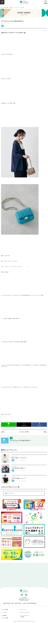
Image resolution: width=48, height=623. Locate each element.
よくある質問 (5, 609)
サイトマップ (23, 609)
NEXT (45, 431)
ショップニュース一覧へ (24, 431)
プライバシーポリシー (25, 612)
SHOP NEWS (6, 7)
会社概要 (4, 615)
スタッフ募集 (5, 617)
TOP (1, 7)
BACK (3, 431)
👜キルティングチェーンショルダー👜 (17, 7)
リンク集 (4, 612)
